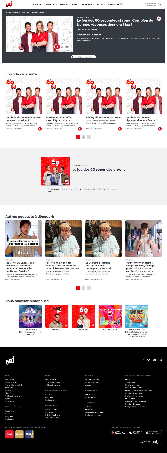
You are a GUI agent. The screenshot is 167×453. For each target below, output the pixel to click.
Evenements (86, 4)
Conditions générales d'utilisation (138, 390)
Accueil (8, 12)
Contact (128, 379)
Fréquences (9, 411)
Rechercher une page (93, 415)
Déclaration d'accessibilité (135, 401)
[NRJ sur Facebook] (143, 360)
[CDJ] (157, 441)
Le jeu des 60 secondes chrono (33, 12)
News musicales (91, 382)
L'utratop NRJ (90, 397)
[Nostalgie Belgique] (19, 434)
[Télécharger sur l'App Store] (135, 432)
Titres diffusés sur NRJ (13, 385)
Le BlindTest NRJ (92, 379)
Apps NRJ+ (49, 397)
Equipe (8, 399)
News (74, 4)
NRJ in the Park (51, 409)
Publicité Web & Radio (133, 388)
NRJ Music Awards (52, 418)
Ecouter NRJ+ (50, 379)
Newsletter (9, 401)
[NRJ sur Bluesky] (148, 360)
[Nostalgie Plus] (29, 434)
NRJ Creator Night (52, 415)
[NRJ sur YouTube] (154, 360)
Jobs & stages (130, 382)
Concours (100, 4)
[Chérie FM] (9, 434)
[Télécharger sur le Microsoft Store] (153, 432)
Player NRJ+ (51, 4)
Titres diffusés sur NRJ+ (54, 382)
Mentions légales (132, 385)
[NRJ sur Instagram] (161, 360)
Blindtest (64, 4)
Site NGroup (130, 399)
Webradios (9, 388)
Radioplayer (10, 419)
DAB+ (7, 414)
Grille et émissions (12, 396)
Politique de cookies (133, 404)
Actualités (89, 407)
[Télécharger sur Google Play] (118, 432)
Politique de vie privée (133, 393)
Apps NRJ (9, 416)
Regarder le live (11, 382)
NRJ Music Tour (51, 412)
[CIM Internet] (145, 441)
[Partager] (159, 18)
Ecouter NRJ (10, 379)
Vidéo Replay (10, 393)
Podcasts (16, 12)
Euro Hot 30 (90, 394)
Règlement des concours (135, 396)
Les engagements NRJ (94, 412)
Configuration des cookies (135, 407)
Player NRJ (37, 4)
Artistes (88, 385)
